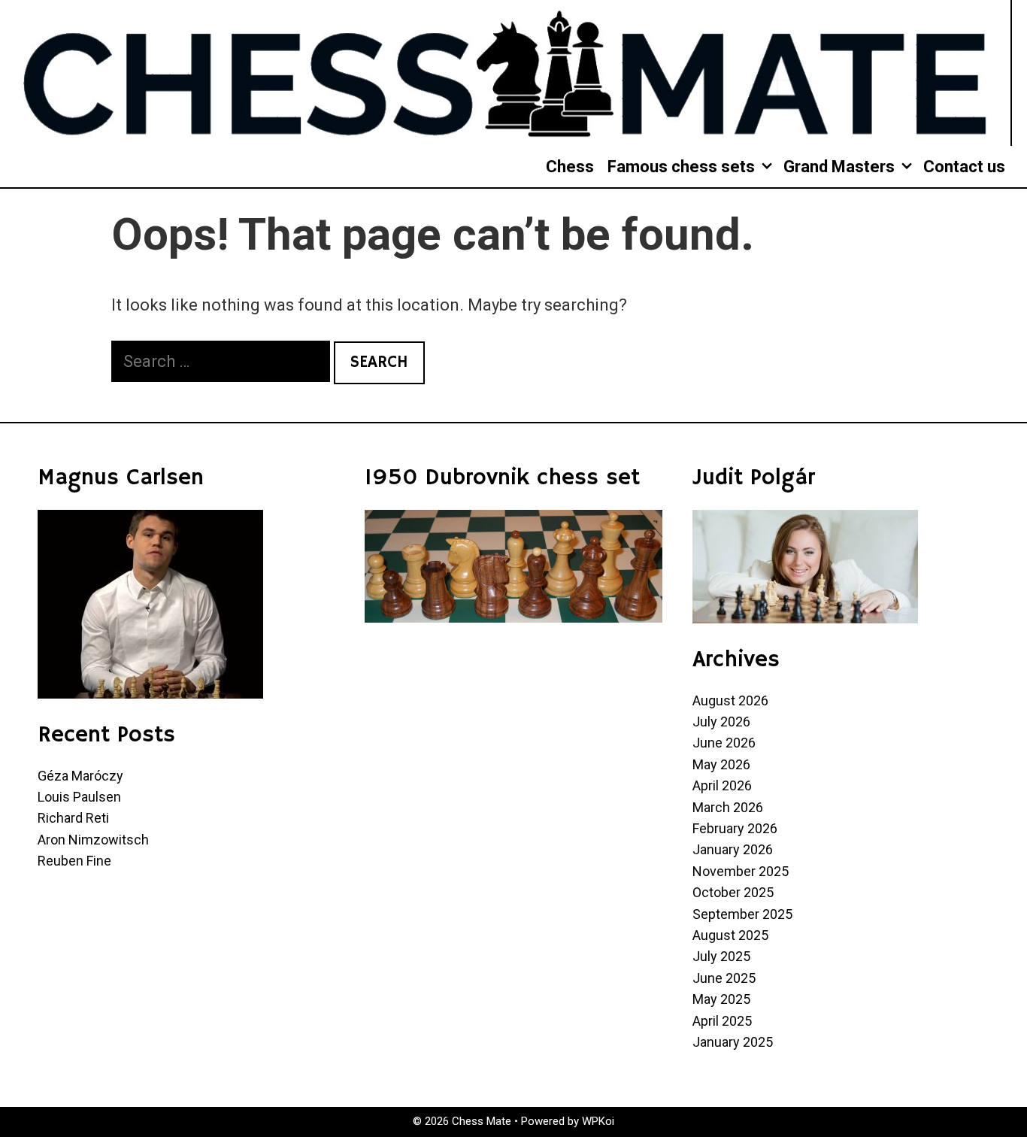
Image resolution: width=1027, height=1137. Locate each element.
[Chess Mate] (505, 71)
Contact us (964, 166)
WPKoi (598, 1121)
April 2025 (722, 1021)
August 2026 (730, 700)
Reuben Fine (74, 861)
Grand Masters (839, 166)
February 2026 (734, 828)
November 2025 (740, 871)
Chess (570, 166)
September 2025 (742, 914)
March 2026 (727, 807)
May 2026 (721, 764)
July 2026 (721, 721)
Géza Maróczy (80, 776)
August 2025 (730, 935)
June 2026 (724, 742)
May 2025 (721, 999)
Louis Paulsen (79, 797)
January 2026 (732, 849)
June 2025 (724, 978)
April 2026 (722, 785)
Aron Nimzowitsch (93, 839)
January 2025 (732, 1042)
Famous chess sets (681, 166)
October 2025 (733, 892)
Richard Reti (73, 818)
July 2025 (721, 956)
